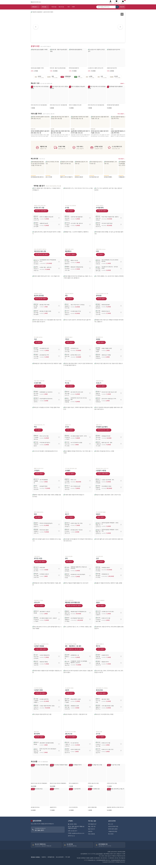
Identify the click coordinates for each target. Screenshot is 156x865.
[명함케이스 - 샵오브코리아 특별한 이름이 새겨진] (78, 239)
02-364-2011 (39, 830)
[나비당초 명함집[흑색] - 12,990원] (36, 656)
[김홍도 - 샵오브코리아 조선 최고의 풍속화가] (109, 590)
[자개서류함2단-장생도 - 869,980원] (98, 487)
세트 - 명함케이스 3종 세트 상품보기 (74, 649)
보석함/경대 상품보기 (102, 210)
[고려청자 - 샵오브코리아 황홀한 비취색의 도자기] (47, 458)
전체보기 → (122, 83)
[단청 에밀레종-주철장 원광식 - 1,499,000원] (67, 619)
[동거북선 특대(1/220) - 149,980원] (67, 356)
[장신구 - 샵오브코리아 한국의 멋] (78, 502)
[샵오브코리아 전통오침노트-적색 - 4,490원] (98, 399)
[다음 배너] (120, 26)
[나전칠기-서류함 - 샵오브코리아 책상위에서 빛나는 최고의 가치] (109, 458)
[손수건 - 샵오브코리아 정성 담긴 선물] (109, 721)
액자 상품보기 (38, 430)
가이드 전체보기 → (121, 113)
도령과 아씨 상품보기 (40, 386)
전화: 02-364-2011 (72, 830)
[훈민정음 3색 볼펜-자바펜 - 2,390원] (36, 312)
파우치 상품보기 (100, 649)
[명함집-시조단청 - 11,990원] (67, 261)
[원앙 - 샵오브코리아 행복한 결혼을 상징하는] (47, 502)
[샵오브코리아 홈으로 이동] (36, 2)
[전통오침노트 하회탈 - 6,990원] (98, 356)
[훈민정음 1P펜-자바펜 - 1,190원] (36, 305)
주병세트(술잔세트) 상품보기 (103, 430)
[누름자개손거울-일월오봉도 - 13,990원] (67, 218)
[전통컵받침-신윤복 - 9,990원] (67, 707)
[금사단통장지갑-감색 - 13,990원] (36, 349)
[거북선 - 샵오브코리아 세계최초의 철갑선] (78, 327)
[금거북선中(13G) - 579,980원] (67, 349)
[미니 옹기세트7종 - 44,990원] (67, 744)
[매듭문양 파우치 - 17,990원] (98, 663)
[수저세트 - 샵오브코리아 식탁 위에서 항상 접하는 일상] (78, 458)
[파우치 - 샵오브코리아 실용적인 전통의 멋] (109, 634)
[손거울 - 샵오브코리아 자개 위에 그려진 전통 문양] (78, 195)
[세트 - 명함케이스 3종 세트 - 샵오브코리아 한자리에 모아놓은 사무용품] (78, 634)
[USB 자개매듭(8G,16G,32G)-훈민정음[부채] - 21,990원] (98, 261)
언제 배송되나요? (92, 824)
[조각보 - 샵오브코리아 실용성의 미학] (78, 415)
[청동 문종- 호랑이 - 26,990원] (98, 700)
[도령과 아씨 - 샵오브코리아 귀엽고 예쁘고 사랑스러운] (47, 371)
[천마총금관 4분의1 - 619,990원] (98, 568)
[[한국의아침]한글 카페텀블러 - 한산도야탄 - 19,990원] (98, 531)
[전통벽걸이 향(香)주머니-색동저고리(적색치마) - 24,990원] (67, 569)
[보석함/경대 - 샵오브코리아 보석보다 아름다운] (109, 195)
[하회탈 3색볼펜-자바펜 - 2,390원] (98, 349)
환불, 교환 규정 (91, 826)
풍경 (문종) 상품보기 (101, 693)
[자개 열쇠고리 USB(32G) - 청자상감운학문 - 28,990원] (98, 268)
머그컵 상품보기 (69, 386)
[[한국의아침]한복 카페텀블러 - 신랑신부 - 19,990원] (98, 524)
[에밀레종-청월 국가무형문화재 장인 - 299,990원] (67, 612)
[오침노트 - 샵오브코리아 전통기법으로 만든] (109, 371)
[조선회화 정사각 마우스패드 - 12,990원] (98, 612)
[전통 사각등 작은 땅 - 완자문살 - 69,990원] (67, 305)
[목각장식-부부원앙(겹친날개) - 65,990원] (36, 524)
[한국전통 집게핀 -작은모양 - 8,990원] (67, 531)
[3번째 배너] (80, 39)
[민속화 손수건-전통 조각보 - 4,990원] (98, 750)
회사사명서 (111, 834)
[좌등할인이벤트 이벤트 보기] (78, 27)
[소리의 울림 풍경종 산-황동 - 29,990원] (98, 707)
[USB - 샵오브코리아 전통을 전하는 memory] (109, 239)
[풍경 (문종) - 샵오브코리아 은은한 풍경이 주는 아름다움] (109, 678)
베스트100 (61, 6)
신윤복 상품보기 (69, 693)
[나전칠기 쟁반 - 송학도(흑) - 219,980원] (36, 268)
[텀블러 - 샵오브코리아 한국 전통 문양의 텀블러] (109, 502)
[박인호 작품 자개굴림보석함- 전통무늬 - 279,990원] (98, 218)
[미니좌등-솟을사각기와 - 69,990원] (67, 312)
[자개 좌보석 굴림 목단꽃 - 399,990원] (98, 224)
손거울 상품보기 (69, 210)
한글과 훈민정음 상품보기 (41, 298)
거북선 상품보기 (69, 342)
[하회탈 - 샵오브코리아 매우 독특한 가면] (109, 327)
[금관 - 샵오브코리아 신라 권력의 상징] (109, 546)
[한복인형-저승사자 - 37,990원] (98, 312)
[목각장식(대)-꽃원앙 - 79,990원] (36, 531)
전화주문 (90, 831)
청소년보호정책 (59, 857)
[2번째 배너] (78, 39)
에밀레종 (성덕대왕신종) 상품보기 (73, 605)
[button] (116, 2)
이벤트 (73, 6)
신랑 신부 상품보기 (39, 605)
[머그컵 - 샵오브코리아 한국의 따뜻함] (78, 371)
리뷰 (68, 6)
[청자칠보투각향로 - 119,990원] (36, 487)
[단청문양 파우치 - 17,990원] (98, 656)
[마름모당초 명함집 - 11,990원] (36, 663)
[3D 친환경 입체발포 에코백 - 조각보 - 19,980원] (67, 437)
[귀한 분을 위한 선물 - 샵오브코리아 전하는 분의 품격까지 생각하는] (47, 239)
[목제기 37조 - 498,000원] (67, 480)
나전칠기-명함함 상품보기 (41, 649)
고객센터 (70, 821)
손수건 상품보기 (100, 736)
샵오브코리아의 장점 (113, 826)
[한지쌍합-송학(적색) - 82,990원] (36, 700)
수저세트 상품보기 (70, 473)
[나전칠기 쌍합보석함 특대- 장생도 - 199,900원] (36, 707)
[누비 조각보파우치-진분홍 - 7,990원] (67, 443)
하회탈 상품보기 (100, 342)
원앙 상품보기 (38, 517)
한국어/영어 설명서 (113, 829)
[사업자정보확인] (99, 853)
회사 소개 (110, 824)
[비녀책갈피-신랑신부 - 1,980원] (36, 575)
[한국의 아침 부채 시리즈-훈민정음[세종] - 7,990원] (36, 750)
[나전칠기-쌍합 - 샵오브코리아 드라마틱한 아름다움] (47, 678)
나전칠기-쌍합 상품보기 (40, 693)
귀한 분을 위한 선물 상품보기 (41, 254)
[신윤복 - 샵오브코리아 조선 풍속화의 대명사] (78, 678)
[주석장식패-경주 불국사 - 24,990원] (36, 443)
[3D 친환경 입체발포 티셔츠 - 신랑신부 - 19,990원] (36, 619)
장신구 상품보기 (69, 517)
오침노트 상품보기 (101, 386)
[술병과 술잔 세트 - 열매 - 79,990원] (98, 443)
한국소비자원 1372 (92, 860)
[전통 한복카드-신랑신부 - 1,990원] (36, 612)
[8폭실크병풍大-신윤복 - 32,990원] (67, 700)
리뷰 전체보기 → (121, 158)
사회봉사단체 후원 (112, 831)
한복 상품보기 (69, 561)
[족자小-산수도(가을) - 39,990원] (36, 437)
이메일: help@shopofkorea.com (76, 833)
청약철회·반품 (51, 857)
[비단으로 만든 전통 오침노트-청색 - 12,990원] (98, 393)
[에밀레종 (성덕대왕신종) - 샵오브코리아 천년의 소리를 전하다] (78, 590)
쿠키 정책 (67, 857)
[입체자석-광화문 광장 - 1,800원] (67, 750)
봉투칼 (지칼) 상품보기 (40, 561)
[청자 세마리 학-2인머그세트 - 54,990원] (67, 393)
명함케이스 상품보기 (70, 254)
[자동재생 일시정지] (122, 14)
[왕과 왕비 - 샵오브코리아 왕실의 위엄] (47, 721)
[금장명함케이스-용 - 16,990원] (67, 656)
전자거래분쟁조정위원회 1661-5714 (103, 860)
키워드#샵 (53, 6)
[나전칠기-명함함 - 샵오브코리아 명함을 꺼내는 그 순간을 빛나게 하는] (47, 634)
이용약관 (44, 857)
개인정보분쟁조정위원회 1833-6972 (118, 860)
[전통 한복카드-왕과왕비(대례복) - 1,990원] (36, 744)
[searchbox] (106, 7)
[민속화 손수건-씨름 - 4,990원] (98, 619)
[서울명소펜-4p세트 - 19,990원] (36, 224)
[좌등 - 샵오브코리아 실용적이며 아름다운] (78, 283)
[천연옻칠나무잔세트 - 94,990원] (98, 437)
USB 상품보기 (100, 254)
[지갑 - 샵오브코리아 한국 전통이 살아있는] (47, 327)
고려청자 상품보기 (39, 473)
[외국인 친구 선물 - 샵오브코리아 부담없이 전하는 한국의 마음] (47, 195)
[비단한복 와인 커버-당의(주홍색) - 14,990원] (67, 575)
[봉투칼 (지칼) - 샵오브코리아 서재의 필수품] (47, 546)
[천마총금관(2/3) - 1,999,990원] (98, 575)
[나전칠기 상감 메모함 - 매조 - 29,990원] (98, 480)
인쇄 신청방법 (91, 834)
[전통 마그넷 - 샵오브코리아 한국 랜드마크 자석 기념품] (78, 721)
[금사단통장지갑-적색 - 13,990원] (36, 356)
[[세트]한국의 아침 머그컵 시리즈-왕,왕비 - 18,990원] (67, 400)
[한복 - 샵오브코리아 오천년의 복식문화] (78, 546)
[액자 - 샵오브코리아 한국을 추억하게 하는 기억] (47, 415)
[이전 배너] (35, 26)
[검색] (117, 7)
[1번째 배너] (76, 39)
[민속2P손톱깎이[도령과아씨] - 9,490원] (36, 399)
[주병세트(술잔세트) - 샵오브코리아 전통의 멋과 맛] (109, 415)
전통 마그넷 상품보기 (71, 736)
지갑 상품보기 (38, 342)
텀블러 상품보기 (100, 517)
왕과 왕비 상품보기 (39, 736)
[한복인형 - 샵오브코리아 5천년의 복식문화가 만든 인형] (109, 283)
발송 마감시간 (91, 829)
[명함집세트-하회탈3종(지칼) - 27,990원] (67, 268)
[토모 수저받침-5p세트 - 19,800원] (67, 487)
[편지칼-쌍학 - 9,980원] (36, 568)
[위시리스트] (59, 218)
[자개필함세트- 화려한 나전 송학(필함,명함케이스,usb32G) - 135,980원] (67, 663)
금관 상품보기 (100, 561)
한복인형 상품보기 (101, 298)
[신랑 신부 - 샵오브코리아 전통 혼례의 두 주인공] (47, 590)
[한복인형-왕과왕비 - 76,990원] (98, 305)
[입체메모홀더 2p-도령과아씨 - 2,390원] (36, 393)
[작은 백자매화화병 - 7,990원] (36, 480)
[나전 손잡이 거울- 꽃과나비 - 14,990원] (67, 224)
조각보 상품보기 (69, 430)
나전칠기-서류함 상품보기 (103, 473)
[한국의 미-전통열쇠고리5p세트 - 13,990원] (36, 218)
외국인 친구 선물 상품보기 (41, 210)
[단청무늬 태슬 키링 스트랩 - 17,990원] (67, 524)
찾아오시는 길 (71, 835)
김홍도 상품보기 (100, 605)
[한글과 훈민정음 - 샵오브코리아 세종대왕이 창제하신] (47, 283)
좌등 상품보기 (69, 298)
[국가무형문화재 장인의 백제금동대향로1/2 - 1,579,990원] (36, 261)
